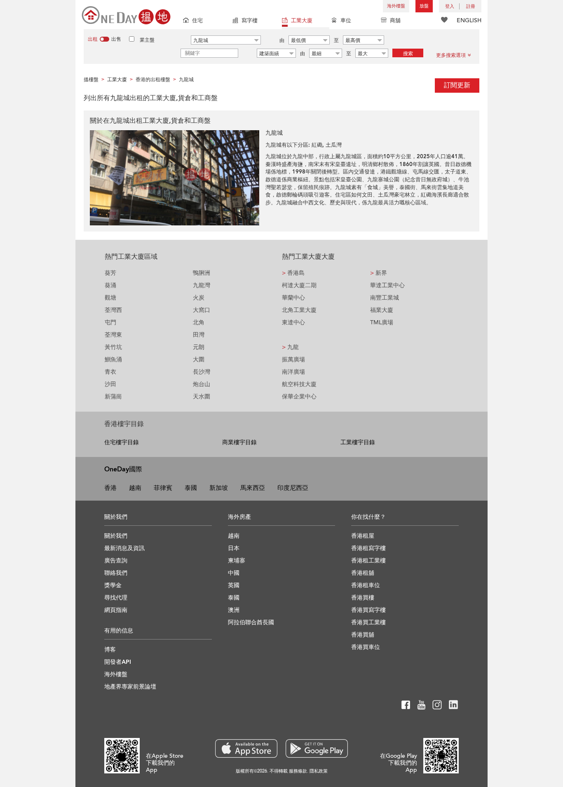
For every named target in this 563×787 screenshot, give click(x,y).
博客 (110, 649)
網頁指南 (115, 610)
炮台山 (201, 384)
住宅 (197, 20)
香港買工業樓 (368, 622)
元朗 (198, 347)
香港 (110, 488)
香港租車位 (365, 585)
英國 (233, 585)
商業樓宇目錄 (239, 442)
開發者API (117, 662)
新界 (378, 273)
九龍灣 (201, 285)
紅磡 (317, 145)
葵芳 (110, 273)
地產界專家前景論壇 (130, 687)
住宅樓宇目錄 (121, 442)
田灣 (198, 335)
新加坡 (218, 488)
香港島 (293, 273)
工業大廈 (301, 20)
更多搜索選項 (451, 55)
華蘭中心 (293, 298)
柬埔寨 (236, 560)
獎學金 (113, 585)
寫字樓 (250, 20)
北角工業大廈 (299, 310)
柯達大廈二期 (299, 285)
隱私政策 (319, 771)
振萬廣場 (293, 359)
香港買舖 (362, 635)
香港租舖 (362, 573)
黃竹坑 (113, 347)
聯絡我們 (115, 573)
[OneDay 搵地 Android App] (316, 748)
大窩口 (201, 310)
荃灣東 (113, 335)
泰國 (191, 488)
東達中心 (293, 322)
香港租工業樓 (368, 560)
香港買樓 (362, 598)
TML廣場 (381, 322)
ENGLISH (469, 20)
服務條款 (298, 771)
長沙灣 (201, 372)
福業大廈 (381, 310)
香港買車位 (365, 647)
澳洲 (233, 610)
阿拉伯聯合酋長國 (251, 622)
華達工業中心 (387, 285)
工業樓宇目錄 (357, 442)
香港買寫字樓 (368, 610)
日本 (233, 548)
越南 (135, 488)
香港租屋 (362, 536)
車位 (345, 20)
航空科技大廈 (299, 384)
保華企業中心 (299, 397)
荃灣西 (113, 310)
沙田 (110, 384)
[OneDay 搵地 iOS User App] (246, 748)
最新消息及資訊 (124, 548)
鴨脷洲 (201, 273)
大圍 (198, 359)
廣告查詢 (115, 560)
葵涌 (110, 285)
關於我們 (115, 536)
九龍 (290, 347)
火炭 (198, 298)
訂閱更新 (457, 85)
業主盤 (147, 40)
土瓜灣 (334, 145)
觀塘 (110, 298)
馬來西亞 (252, 488)
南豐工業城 (384, 298)
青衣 (110, 372)
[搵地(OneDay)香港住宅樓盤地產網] (126, 15)
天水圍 (201, 397)
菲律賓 (163, 488)
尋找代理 (115, 598)
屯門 (110, 322)
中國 (233, 573)
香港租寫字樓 (368, 548)
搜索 (408, 53)
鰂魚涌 (113, 359)
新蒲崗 (113, 397)
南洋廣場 (293, 372)
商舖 (395, 20)
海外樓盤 (396, 6)
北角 (198, 322)
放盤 (424, 6)
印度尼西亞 (292, 488)
